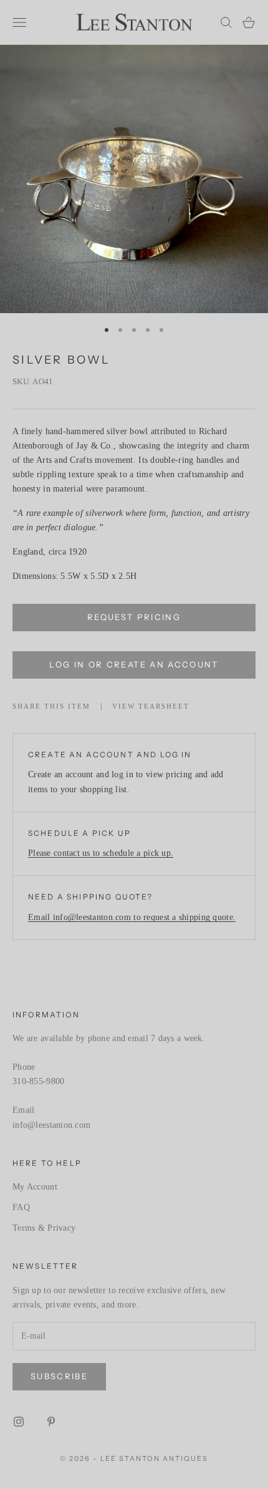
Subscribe (59, 1376)
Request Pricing (134, 617)
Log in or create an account (133, 664)
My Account (34, 1186)
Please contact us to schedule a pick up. (100, 853)
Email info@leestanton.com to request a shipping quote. (132, 917)
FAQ (21, 1207)
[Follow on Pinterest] (51, 1421)
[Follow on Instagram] (18, 1421)
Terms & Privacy (43, 1228)
